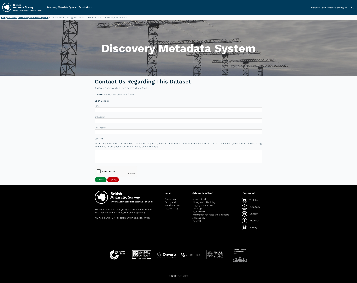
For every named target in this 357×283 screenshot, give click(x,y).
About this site (199, 199)
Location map (171, 208)
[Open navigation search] (352, 7)
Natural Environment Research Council (116, 212)
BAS (3, 17)
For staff (196, 221)
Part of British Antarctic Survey (327, 7)
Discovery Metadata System (62, 7)
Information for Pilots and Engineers (210, 214)
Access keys (198, 211)
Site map (197, 208)
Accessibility (198, 218)
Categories (84, 7)
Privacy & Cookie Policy (203, 202)
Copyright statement (202, 205)
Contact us (170, 199)
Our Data (12, 17)
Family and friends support (172, 204)
